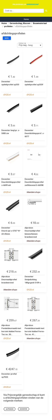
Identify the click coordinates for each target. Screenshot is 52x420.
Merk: (7, 38)
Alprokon (9, 409)
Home (26, 19)
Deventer (23, 409)
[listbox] (29, 45)
